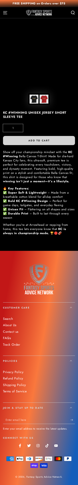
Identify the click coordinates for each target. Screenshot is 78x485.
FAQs (7, 338)
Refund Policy (13, 378)
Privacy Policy (13, 372)
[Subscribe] (72, 420)
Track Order (11, 344)
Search (8, 318)
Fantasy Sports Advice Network (44, 477)
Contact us (10, 331)
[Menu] (5, 12)
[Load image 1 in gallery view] (34, 99)
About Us (9, 325)
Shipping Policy (14, 385)
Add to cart (39, 140)
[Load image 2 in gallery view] (44, 99)
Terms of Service (15, 391)
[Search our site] (73, 12)
